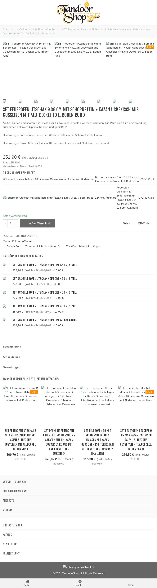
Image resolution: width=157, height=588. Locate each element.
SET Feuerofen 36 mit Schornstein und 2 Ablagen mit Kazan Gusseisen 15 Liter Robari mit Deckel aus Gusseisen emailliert (97, 442)
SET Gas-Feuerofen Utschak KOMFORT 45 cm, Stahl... (45, 265)
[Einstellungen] (150, 12)
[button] (78, 347)
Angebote (8, 500)
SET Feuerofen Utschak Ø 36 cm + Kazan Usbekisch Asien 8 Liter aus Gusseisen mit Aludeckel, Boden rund (21, 440)
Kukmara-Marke (22, 241)
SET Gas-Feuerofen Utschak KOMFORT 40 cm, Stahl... (45, 320)
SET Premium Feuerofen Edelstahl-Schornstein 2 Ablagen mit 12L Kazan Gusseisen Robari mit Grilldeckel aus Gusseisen (59, 442)
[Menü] (6, 12)
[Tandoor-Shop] (78, 12)
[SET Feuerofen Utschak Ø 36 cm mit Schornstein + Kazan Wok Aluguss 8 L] (151, 110)
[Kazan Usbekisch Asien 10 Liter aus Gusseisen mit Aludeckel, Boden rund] (49, 179)
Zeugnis (7, 510)
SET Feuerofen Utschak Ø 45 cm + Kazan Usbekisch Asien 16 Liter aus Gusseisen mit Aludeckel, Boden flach (136, 440)
